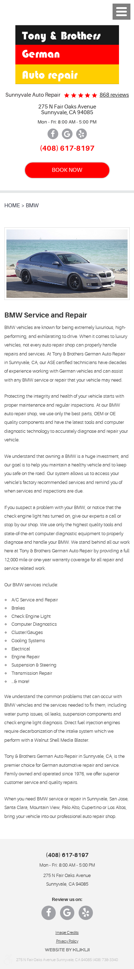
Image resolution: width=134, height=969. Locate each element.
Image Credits (67, 932)
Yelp (81, 134)
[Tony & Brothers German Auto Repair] (67, 54)
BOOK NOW (67, 169)
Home (12, 206)
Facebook (53, 134)
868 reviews (114, 95)
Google (67, 134)
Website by (67, 950)
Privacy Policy (67, 941)
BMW (32, 206)
